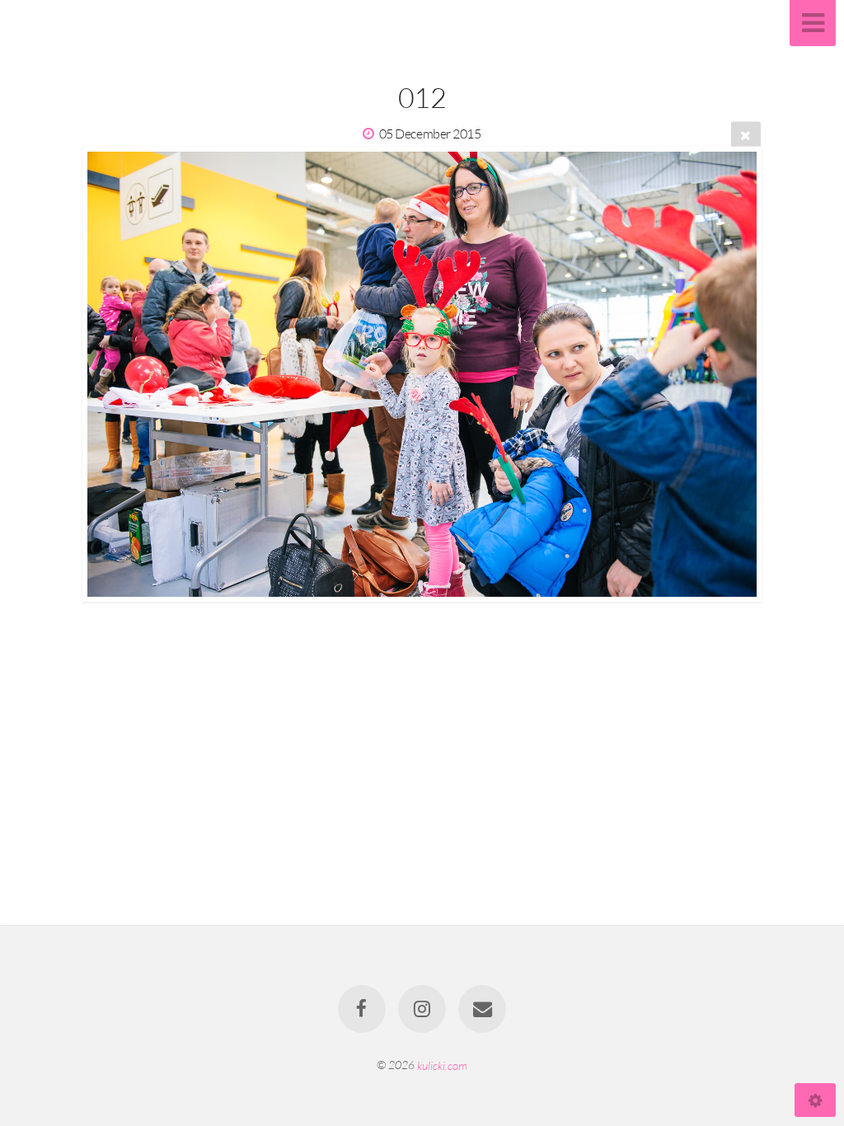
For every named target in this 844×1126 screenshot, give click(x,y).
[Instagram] (422, 1009)
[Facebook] (362, 1009)
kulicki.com (442, 1065)
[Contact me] (483, 1009)
